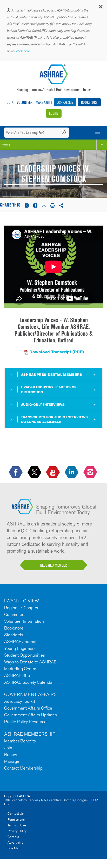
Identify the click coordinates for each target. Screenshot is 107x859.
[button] (100, 7)
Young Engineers (20, 648)
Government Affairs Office (28, 708)
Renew (10, 754)
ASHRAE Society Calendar (29, 682)
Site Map (14, 848)
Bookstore (89, 102)
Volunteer (24, 102)
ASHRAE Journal (20, 641)
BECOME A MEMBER (53, 565)
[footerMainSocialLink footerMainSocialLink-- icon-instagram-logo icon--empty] (91, 472)
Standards (13, 634)
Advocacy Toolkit (19, 701)
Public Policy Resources (26, 721)
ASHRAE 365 (65, 102)
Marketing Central (20, 668)
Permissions (16, 819)
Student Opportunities (24, 655)
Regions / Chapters (22, 607)
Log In (53, 113)
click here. (23, 51)
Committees (15, 614)
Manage (11, 761)
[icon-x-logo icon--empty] (35, 472)
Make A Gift (44, 102)
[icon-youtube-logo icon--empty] (53, 472)
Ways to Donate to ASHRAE (30, 661)
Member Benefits (20, 740)
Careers (13, 836)
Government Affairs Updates (30, 714)
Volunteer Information (24, 621)
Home (6, 144)
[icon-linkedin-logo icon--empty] (72, 472)
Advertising (15, 842)
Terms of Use (17, 825)
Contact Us (16, 813)
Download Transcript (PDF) (56, 351)
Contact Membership (23, 768)
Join (10, 102)
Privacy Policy (17, 831)
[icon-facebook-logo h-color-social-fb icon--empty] (16, 472)
